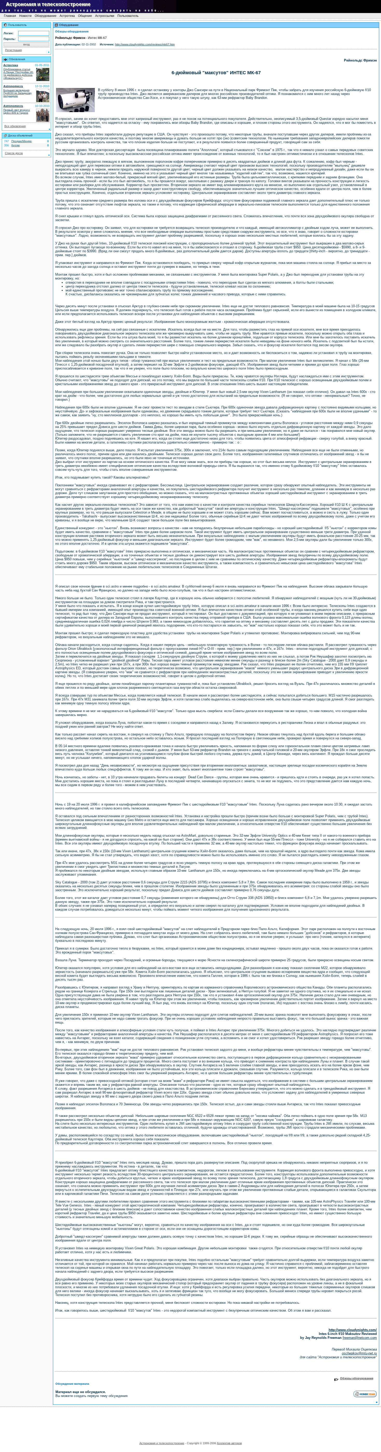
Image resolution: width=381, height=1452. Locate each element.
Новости (25, 16)
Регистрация (13, 50)
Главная (10, 16)
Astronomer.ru (13, 86)
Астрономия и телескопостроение (161, 1443)
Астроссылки (104, 16)
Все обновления (15, 126)
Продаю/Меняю (21, 141)
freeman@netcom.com (360, 1338)
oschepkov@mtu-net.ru (359, 1353)
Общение (85, 16)
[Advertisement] (190, 1422)
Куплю (15, 145)
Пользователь (128, 16)
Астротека (67, 16)
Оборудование (45, 16)
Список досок (14, 153)
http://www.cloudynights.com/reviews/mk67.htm (145, 44)
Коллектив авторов (229, 1443)
